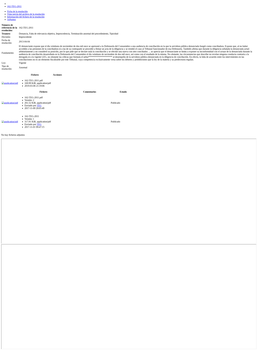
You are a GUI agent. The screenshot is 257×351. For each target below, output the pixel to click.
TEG (39, 105)
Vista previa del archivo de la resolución (26, 14)
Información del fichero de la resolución (25, 17)
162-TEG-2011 (14, 6)
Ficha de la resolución (17, 11)
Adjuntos (11, 19)
